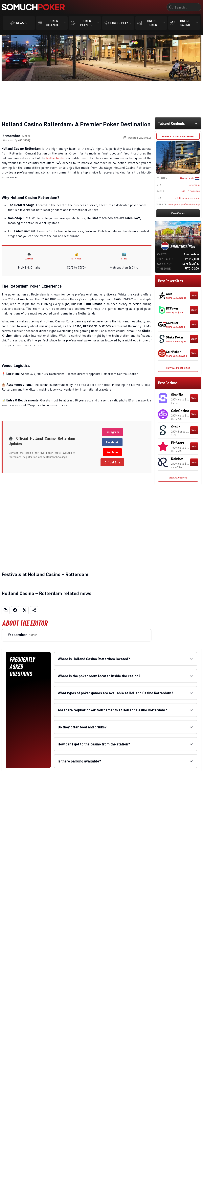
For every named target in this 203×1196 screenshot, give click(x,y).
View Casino (178, 213)
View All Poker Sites (178, 367)
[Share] (34, 610)
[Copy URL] (6, 610)
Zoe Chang (24, 140)
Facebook (112, 442)
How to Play (119, 23)
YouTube (112, 452)
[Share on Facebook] (15, 610)
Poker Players (86, 23)
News (20, 23)
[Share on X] (25, 610)
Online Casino (185, 23)
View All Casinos (178, 477)
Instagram (112, 432)
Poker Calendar (53, 23)
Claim (194, 295)
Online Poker (152, 23)
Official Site (112, 462)
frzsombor (11, 135)
